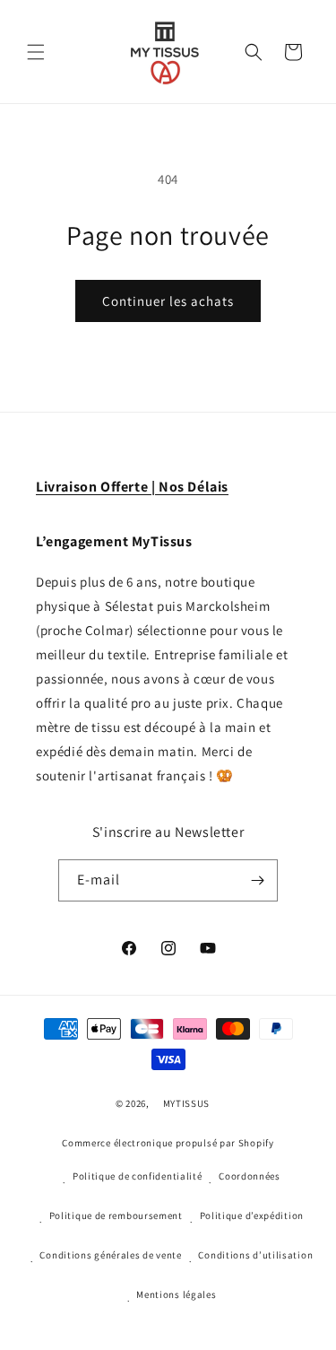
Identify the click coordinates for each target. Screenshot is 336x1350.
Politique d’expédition (252, 1215)
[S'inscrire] (257, 880)
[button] (36, 52)
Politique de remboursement (116, 1215)
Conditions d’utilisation (255, 1255)
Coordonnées (249, 1176)
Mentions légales (176, 1294)
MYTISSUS (187, 1103)
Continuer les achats (168, 300)
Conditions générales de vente (110, 1255)
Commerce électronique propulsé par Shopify (167, 1143)
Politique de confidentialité (137, 1176)
